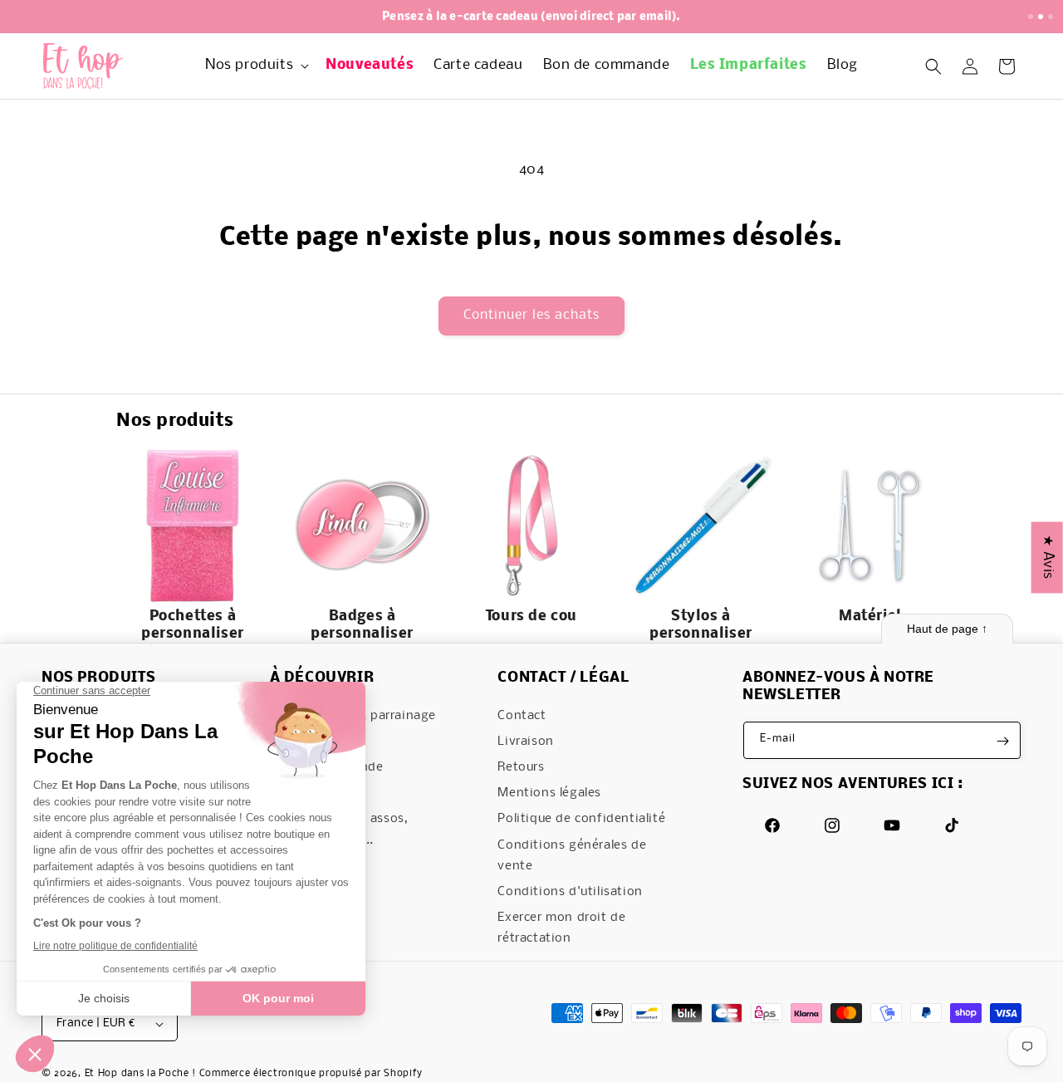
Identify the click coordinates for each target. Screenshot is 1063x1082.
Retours (520, 768)
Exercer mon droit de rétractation (561, 929)
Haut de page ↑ (947, 628)
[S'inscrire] (1002, 741)
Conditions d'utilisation (569, 892)
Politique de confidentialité (581, 819)
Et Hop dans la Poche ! (140, 1074)
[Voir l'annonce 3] (1050, 16)
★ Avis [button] (1048, 557)
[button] (255, 66)
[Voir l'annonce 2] (1040, 16)
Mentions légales (549, 793)
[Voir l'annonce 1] (1030, 16)
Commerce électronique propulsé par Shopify (311, 1074)
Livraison (525, 741)
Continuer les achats (531, 315)
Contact (521, 715)
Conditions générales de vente (571, 856)
